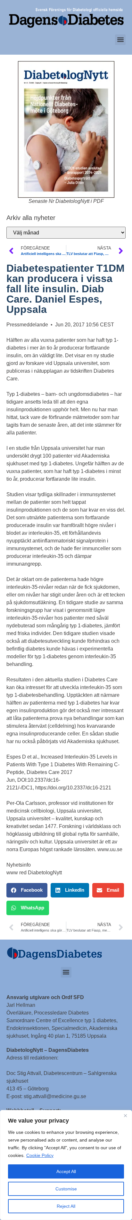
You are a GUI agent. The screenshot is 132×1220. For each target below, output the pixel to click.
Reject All (66, 1206)
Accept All (66, 1171)
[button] (120, 39)
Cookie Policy (40, 1155)
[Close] (125, 1115)
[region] (66, 1165)
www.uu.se (109, 849)
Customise (66, 1188)
